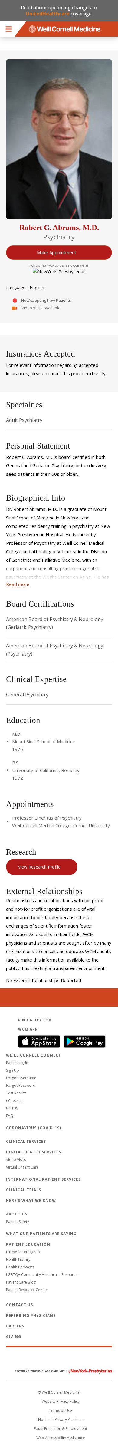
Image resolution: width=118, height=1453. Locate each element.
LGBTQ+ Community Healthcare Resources (42, 1274)
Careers (15, 1326)
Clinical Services (26, 1141)
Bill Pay (12, 1108)
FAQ (9, 1115)
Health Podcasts (20, 1267)
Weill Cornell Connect (33, 1055)
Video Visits (16, 1159)
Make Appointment (56, 252)
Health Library (18, 1259)
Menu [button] (8, 29)
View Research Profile (39, 867)
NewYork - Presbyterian (59, 1371)
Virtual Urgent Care (22, 1167)
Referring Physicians (31, 1315)
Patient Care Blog (21, 1282)
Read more (17, 584)
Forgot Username (21, 1077)
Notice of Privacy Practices (60, 1419)
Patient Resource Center (26, 1289)
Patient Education (28, 1244)
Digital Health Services (33, 1152)
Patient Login (17, 1062)
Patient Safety (17, 1221)
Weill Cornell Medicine (59, 1358)
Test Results (16, 1093)
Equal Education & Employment (60, 1428)
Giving (13, 1336)
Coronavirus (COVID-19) (33, 1127)
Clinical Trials (23, 1189)
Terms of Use (60, 1410)
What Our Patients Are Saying (41, 1233)
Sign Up (12, 1070)
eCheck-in (14, 1100)
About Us (16, 1214)
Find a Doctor (34, 1020)
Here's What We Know (31, 1200)
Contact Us (19, 1304)
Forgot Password (20, 1085)
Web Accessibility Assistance (60, 1437)
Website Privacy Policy (61, 1401)
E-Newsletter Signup (23, 1251)
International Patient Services (43, 1179)
